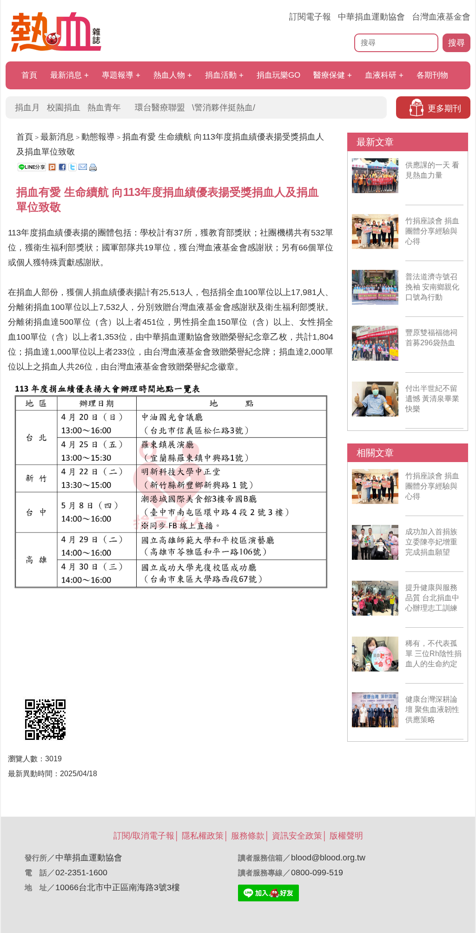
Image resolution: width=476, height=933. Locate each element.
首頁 (29, 75)
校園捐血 (63, 107)
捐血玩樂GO (278, 75)
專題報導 (117, 75)
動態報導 (98, 136)
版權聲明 (346, 835)
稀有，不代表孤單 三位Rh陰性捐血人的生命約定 (433, 653)
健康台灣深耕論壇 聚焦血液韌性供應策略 (432, 709)
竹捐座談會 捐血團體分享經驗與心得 (432, 231)
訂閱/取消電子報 (143, 835)
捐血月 (27, 107)
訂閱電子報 (310, 16)
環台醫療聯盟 (160, 107)
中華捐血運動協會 (371, 16)
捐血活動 (221, 75)
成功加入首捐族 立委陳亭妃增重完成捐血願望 (431, 542)
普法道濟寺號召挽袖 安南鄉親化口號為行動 (432, 287)
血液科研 (381, 75)
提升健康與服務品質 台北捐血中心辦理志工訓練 (432, 598)
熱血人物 (169, 75)
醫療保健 (329, 75)
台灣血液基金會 (441, 16)
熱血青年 (104, 107)
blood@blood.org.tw (328, 857)
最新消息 (66, 75)
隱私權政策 (203, 835)
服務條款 (247, 835)
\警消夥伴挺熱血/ (223, 107)
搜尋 (456, 42)
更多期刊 (444, 108)
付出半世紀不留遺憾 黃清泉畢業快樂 (432, 398)
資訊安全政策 (297, 835)
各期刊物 (432, 75)
